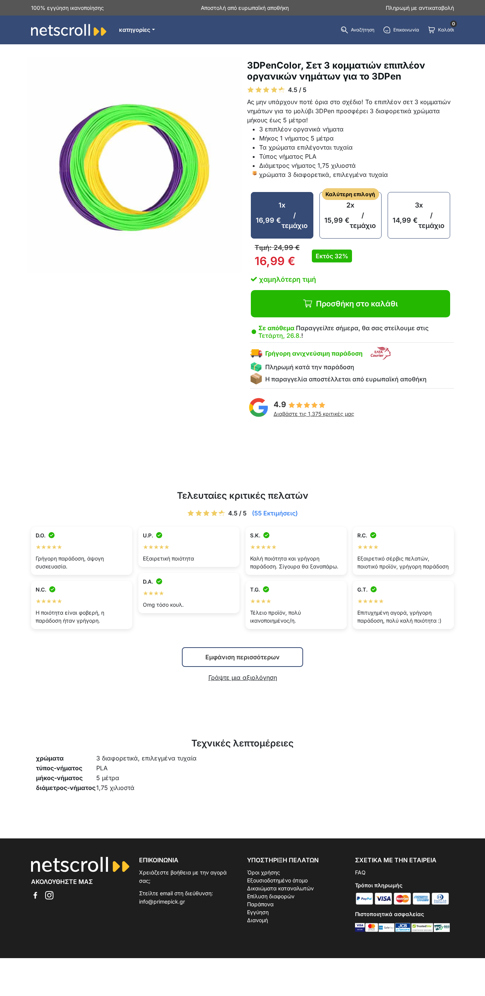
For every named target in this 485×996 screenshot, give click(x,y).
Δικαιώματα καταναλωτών (280, 888)
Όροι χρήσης (263, 872)
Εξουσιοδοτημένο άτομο (277, 880)
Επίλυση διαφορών (270, 896)
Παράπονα (260, 904)
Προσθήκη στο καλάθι (357, 303)
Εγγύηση (258, 912)
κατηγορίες (134, 29)
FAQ (360, 872)
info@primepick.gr (162, 901)
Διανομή (257, 920)
